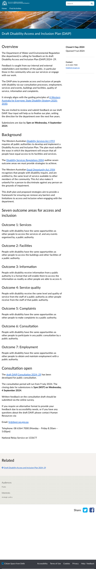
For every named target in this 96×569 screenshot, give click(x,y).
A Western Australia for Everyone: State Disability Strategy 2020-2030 (31, 100)
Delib (22, 563)
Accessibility (42, 563)
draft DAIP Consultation (23, 374)
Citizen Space (9, 563)
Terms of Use (55, 563)
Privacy (75, 563)
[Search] (91, 3)
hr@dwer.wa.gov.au (73, 68)
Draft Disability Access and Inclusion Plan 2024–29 (25, 467)
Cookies (66, 563)
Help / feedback (87, 563)
